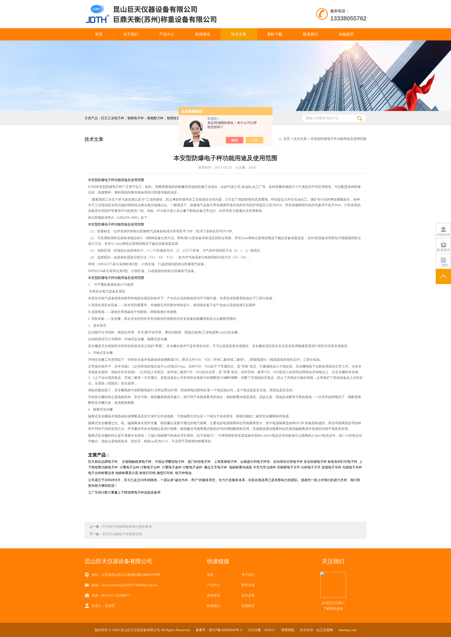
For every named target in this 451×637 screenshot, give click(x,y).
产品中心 (166, 34)
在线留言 (346, 34)
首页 (98, 34)
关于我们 (130, 34)
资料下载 (274, 34)
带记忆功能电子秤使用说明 (122, 534)
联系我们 (310, 34)
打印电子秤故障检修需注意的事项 (127, 526)
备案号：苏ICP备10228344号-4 (219, 630)
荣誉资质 (248, 585)
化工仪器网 (324, 630)
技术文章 (238, 34)
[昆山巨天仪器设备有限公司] (171, 14)
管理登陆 (287, 630)
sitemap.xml (347, 630)
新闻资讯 (202, 34)
